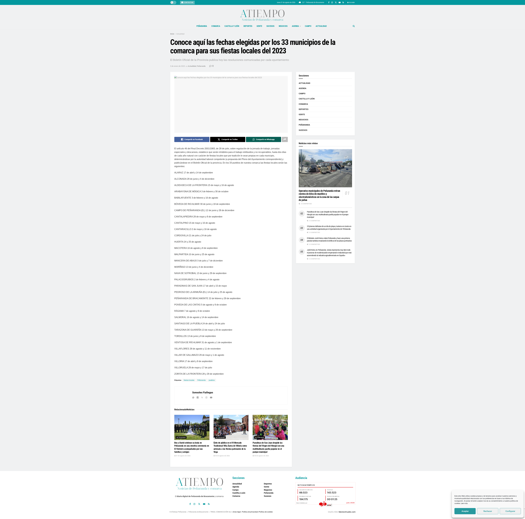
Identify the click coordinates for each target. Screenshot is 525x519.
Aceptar (465, 511)
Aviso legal (237, 512)
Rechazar (487, 511)
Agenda (295, 26)
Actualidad (321, 26)
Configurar (510, 511)
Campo (308, 26)
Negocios (283, 26)
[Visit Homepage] (262, 13)
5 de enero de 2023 (177, 66)
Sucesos (270, 26)
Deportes (247, 26)
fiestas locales (189, 380)
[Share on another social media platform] (285, 139)
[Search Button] (354, 26)
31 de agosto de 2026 (183, 456)
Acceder (352, 2)
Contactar (188, 2)
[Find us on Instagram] (332, 2)
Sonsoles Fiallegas (202, 392)
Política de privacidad (250, 512)
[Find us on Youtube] (340, 2)
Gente (259, 26)
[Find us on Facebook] (328, 2)
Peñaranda (201, 26)
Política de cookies (266, 512)
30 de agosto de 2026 (222, 456)
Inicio (172, 34)
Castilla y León (231, 26)
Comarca (215, 26)
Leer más (464, 503)
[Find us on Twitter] (336, 2)
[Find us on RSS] (343, 2)
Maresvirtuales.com (347, 512)
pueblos (212, 380)
